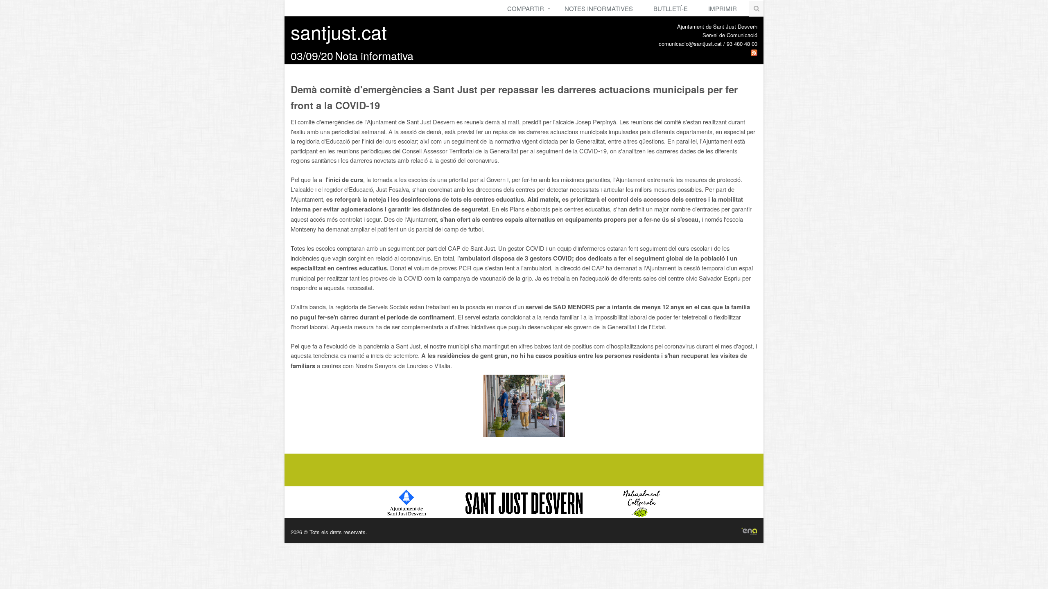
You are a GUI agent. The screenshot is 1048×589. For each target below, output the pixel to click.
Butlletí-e (670, 8)
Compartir (525, 8)
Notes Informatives (599, 8)
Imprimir (722, 8)
